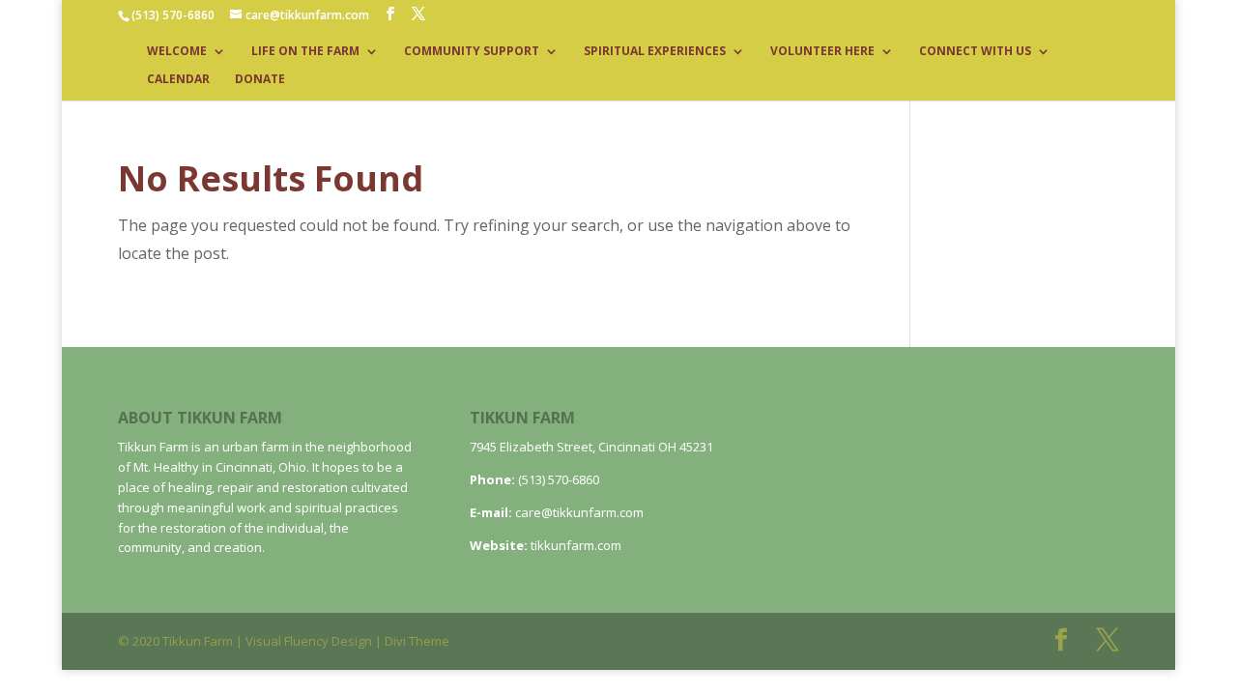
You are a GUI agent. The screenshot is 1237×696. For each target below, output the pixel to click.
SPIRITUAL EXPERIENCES (655, 51)
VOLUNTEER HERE (822, 51)
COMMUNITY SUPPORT (471, 51)
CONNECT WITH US (975, 51)
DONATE (260, 79)
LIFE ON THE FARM (305, 51)
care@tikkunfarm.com (579, 512)
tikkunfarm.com (576, 545)
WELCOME (177, 51)
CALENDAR (178, 79)
